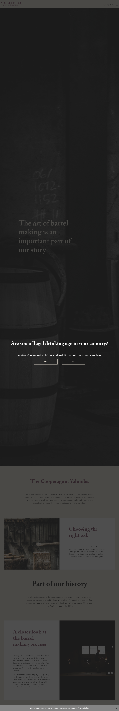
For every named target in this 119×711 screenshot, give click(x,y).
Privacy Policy (83, 708)
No (73, 362)
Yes (46, 362)
